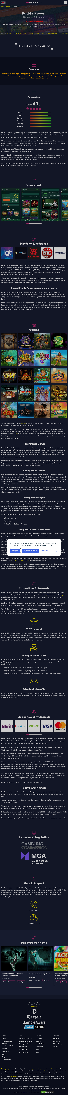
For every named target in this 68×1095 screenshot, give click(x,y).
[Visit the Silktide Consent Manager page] (57, 551)
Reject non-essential (30, 551)
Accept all (15, 551)
